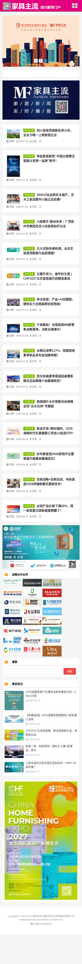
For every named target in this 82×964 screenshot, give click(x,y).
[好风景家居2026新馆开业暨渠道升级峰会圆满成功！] (13, 456)
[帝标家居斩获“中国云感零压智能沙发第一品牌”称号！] (13, 166)
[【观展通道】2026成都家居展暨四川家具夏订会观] (14, 718)
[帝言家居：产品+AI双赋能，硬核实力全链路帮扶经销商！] (13, 302)
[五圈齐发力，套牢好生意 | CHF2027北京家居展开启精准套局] (13, 276)
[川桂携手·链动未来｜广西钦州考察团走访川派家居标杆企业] (13, 225)
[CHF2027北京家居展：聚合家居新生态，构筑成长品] (14, 735)
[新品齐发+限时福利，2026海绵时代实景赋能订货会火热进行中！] (13, 431)
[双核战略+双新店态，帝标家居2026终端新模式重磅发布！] (13, 483)
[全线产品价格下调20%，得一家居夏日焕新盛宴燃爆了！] (13, 509)
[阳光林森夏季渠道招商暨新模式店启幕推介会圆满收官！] (13, 379)
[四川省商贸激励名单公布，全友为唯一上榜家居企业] (13, 134)
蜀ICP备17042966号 (41, 924)
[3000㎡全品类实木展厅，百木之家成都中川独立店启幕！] (13, 199)
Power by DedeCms (52, 919)
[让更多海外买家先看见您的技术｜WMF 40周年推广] (14, 767)
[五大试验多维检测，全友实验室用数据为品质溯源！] (13, 249)
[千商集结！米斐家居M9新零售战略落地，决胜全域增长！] (13, 328)
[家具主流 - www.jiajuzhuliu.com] (31, 6)
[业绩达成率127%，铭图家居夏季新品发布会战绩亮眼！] (13, 354)
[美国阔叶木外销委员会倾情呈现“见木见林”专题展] (13, 405)
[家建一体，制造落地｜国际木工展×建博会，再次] (14, 751)
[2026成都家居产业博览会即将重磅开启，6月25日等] (14, 700)
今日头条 (29, 130)
